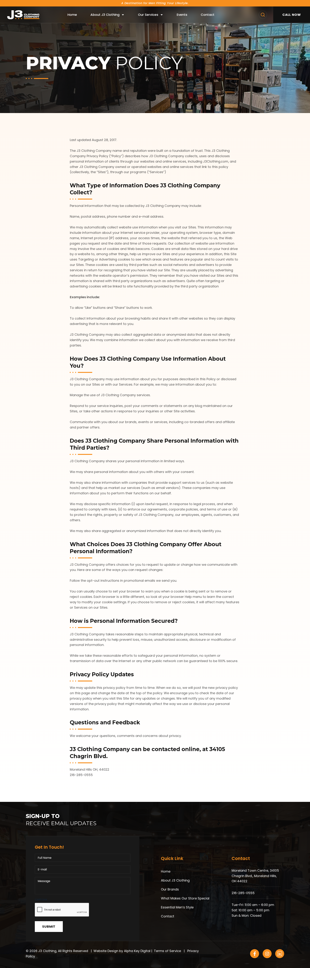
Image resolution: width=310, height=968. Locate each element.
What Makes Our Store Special (185, 898)
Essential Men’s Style (177, 907)
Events (182, 14)
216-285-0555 (243, 893)
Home (72, 14)
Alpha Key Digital (137, 951)
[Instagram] (267, 953)
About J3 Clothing (104, 14)
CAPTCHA (41, 899)
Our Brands (170, 889)
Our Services (148, 14)
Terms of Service (167, 951)
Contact (207, 14)
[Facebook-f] (254, 953)
